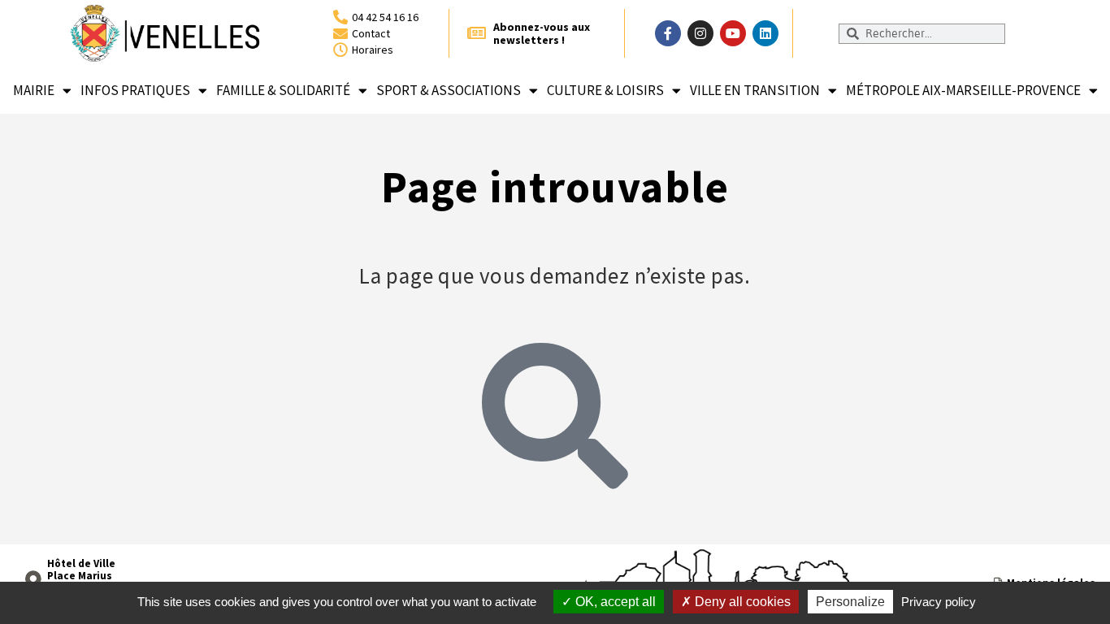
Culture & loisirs (605, 90)
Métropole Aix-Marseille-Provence (963, 90)
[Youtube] (733, 33)
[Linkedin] (765, 33)
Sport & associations (448, 90)
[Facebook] (668, 33)
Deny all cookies (741, 602)
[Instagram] (700, 33)
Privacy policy (938, 602)
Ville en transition (755, 90)
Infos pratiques (135, 90)
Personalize (850, 602)
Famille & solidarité (283, 90)
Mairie (33, 90)
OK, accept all (614, 602)
